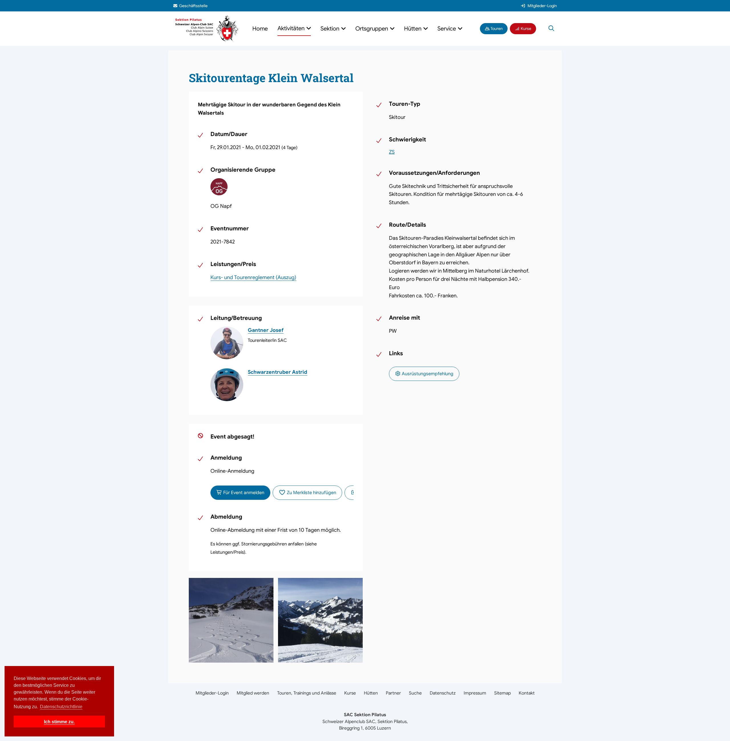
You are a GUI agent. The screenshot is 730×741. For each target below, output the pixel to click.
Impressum (475, 693)
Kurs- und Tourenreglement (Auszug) (253, 277)
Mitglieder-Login (542, 5)
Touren (496, 28)
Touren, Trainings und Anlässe (306, 693)
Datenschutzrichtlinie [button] (61, 706)
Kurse (525, 28)
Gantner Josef (265, 330)
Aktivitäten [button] (291, 28)
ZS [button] (392, 152)
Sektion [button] (331, 28)
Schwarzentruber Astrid (277, 372)
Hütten (371, 693)
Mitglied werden (253, 693)
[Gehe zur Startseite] (207, 28)
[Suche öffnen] (551, 29)
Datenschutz (443, 693)
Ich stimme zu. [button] (59, 721)
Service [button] (447, 28)
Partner (393, 693)
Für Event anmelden (243, 493)
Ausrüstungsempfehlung (427, 374)
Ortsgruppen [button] (372, 28)
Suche (415, 693)
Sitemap (502, 693)
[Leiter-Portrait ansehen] (226, 342)
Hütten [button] (413, 28)
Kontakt (527, 693)
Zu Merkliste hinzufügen (311, 493)
